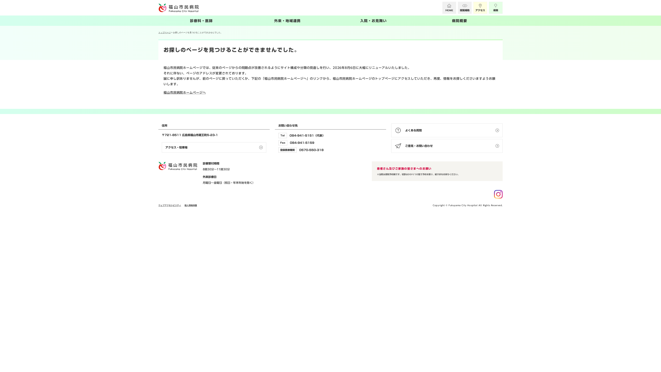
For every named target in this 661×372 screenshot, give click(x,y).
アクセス (480, 10)
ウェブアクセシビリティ (169, 205)
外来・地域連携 (287, 20)
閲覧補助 (465, 10)
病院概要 (459, 20)
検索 (495, 10)
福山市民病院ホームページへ (185, 92)
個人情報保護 (191, 205)
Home (449, 10)
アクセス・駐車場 (176, 147)
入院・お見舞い (373, 20)
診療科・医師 (201, 20)
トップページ (164, 32)
